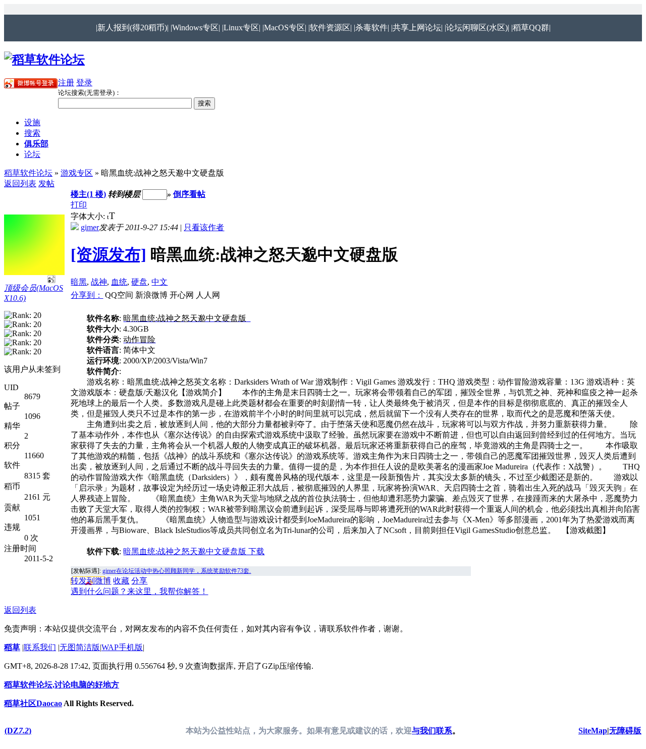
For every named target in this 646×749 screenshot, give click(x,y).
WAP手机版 (122, 647)
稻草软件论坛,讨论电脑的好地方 (61, 684)
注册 (66, 82)
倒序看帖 (189, 194)
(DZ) (18, 730)
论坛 (32, 154)
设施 (32, 122)
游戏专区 (77, 173)
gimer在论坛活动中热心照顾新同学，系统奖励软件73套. (176, 570)
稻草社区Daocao (33, 703)
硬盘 (139, 282)
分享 (139, 580)
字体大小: (89, 216)
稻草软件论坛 (28, 173)
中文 (159, 282)
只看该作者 (204, 227)
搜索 (32, 133)
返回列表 (20, 183)
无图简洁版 (80, 647)
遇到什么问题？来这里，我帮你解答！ (139, 591)
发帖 (46, 183)
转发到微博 (91, 580)
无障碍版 (625, 730)
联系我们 (40, 647)
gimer (90, 227)
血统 (119, 282)
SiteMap (592, 730)
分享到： (87, 295)
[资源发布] (108, 254)
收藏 (121, 580)
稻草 (12, 647)
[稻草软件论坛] (44, 59)
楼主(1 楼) (88, 194)
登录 (84, 82)
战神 (99, 282)
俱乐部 (36, 143)
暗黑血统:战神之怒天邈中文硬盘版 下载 (193, 551)
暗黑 (79, 282)
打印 (79, 204)
